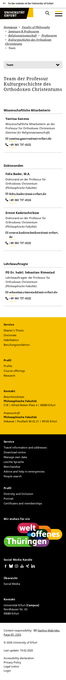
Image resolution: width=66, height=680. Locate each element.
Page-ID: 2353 (12, 634)
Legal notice (11, 666)
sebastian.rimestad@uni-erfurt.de (33, 292)
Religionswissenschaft (22, 35)
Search (47, 14)
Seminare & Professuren (23, 31)
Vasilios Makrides (48, 630)
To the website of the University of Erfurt (31, 3)
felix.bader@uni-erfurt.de (27, 194)
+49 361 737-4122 (20, 144)
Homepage (10, 27)
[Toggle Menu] (58, 13)
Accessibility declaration (19, 658)
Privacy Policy (12, 662)
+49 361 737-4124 (20, 200)
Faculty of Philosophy (35, 27)
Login (7, 670)
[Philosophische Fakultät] (13, 14)
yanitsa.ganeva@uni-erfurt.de (30, 138)
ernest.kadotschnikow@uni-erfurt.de (33, 235)
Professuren (49, 35)
